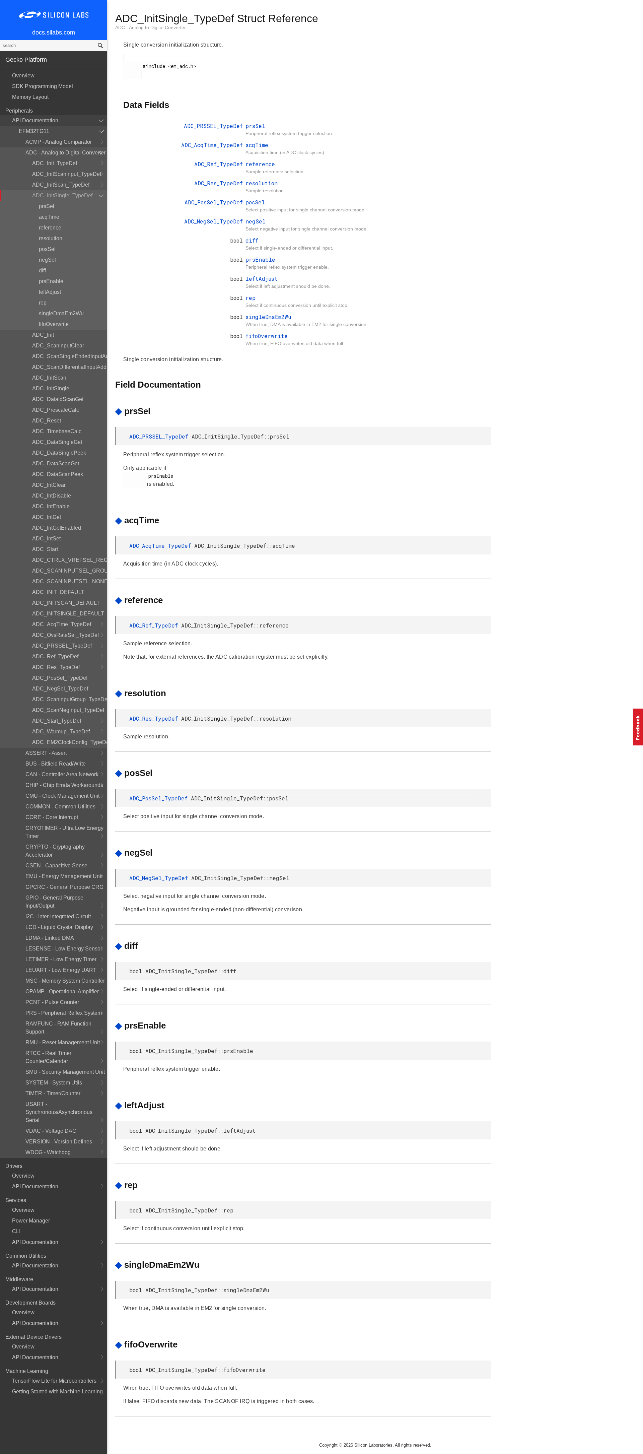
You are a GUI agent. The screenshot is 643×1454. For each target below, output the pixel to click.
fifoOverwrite (54, 324)
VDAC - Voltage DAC (50, 1131)
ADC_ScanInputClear (58, 345)
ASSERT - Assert (46, 753)
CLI (16, 1231)
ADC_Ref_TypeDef (55, 656)
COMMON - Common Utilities (60, 806)
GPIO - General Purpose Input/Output (54, 902)
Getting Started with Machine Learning (57, 1391)
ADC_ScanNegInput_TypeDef (68, 710)
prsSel (46, 206)
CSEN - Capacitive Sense (56, 865)
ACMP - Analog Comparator (58, 142)
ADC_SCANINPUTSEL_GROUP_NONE (69, 571)
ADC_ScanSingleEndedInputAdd (69, 356)
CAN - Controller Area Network (61, 774)
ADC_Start (45, 549)
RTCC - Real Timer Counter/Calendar (48, 1057)
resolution (50, 238)
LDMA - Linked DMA (49, 938)
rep (43, 303)
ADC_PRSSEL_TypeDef (62, 646)
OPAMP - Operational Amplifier (62, 991)
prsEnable (51, 281)
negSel (47, 260)
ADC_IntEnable (51, 506)
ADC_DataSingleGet (57, 442)
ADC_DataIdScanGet (57, 399)
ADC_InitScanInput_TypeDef (66, 174)
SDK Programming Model (42, 86)
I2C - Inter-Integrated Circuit (58, 916)
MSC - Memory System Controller (65, 981)
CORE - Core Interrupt (51, 817)
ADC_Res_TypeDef (56, 667)
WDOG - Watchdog (48, 1152)
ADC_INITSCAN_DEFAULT (66, 603)
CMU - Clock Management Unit (62, 796)
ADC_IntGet (46, 517)
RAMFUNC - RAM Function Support (58, 1028)
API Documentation (35, 120)
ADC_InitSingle (50, 388)
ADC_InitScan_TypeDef (60, 185)
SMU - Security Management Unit (65, 1072)
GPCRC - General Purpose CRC (64, 887)
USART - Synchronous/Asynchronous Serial (58, 1112)
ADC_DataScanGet (55, 463)
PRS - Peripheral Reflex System (63, 1013)
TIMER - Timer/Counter (52, 1093)
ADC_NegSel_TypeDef (60, 688)
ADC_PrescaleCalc (55, 410)
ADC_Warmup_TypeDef (61, 731)
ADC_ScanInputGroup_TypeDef (69, 699)
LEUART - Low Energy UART (60, 970)
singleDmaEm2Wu (61, 313)
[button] (638, 727)
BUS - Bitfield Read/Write (55, 764)
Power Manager (31, 1221)
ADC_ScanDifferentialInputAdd (69, 367)
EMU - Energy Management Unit (63, 876)
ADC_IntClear (49, 485)
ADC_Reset (46, 420)
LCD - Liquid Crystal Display (59, 927)
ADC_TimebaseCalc (56, 431)
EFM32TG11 (34, 131)
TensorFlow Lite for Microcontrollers (54, 1381)
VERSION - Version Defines (58, 1141)
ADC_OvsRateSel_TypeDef (65, 635)
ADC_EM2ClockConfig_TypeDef (69, 742)
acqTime (49, 217)
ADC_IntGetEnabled (56, 528)
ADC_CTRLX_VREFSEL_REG (69, 560)
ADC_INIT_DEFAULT (58, 592)
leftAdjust (50, 292)
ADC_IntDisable (51, 496)
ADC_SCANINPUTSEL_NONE (69, 581)
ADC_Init (43, 335)
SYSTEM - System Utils (53, 1082)
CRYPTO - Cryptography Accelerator (55, 851)
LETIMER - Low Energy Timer (60, 959)
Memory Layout (30, 97)
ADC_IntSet (46, 538)
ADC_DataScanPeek (57, 474)
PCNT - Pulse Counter (52, 1002)
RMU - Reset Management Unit (62, 1042)
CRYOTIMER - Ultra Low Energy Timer (64, 832)
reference (50, 227)
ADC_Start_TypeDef (56, 721)
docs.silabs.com (53, 32)
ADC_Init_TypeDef (54, 163)
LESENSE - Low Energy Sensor (63, 948)
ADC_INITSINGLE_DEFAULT (68, 613)
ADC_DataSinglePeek (59, 453)
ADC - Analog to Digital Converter (65, 152)
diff (42, 270)
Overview (23, 75)
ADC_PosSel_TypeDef (59, 678)
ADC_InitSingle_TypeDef (62, 195)
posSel (47, 249)
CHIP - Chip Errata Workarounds (64, 785)
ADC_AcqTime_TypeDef (61, 624)
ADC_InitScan (49, 378)
